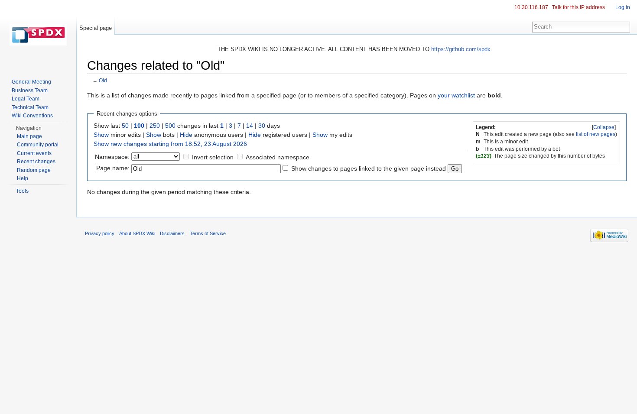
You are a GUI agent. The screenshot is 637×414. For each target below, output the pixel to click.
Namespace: (112, 156)
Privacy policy (99, 233)
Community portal (37, 145)
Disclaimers (172, 233)
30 (261, 125)
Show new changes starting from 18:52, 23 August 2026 (170, 143)
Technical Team (30, 107)
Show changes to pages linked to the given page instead (368, 168)
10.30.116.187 (531, 7)
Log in (622, 7)
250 (155, 125)
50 (125, 125)
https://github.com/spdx (461, 49)
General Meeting (31, 82)
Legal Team (25, 99)
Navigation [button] (29, 128)
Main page (29, 136)
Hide (186, 134)
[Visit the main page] (38, 34)
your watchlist (456, 95)
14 (249, 125)
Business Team (30, 90)
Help (22, 178)
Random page (34, 170)
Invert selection (213, 157)
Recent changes (36, 161)
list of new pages (595, 134)
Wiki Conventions (32, 116)
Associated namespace (277, 157)
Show (101, 134)
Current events (34, 153)
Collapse (603, 127)
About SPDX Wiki (137, 233)
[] (604, 127)
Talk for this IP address (578, 7)
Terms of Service (208, 233)
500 (170, 125)
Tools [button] (22, 191)
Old (103, 80)
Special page (95, 28)
